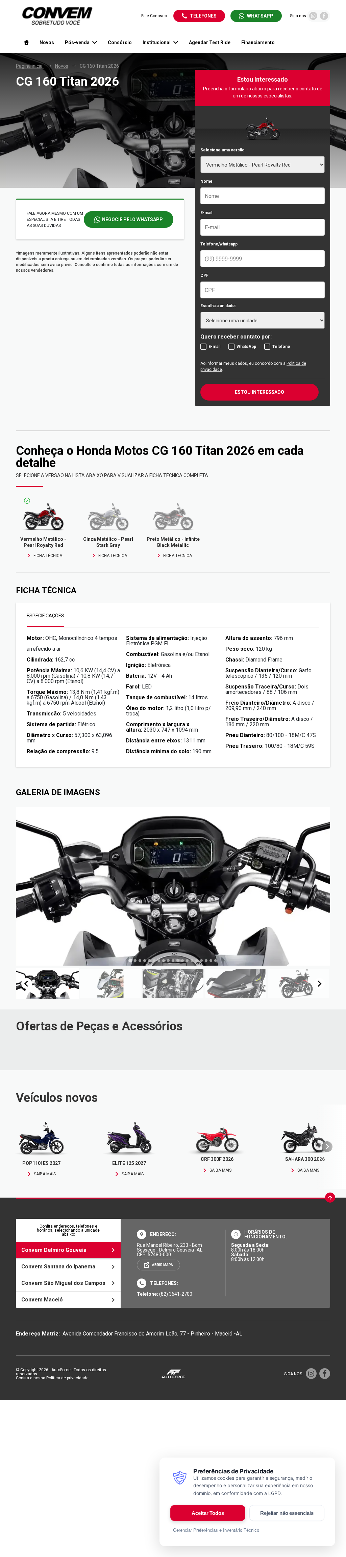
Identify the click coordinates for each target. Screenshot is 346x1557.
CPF (204, 275)
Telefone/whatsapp (219, 244)
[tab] (130, 961)
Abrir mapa (162, 1265)
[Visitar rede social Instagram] (313, 18)
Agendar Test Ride (209, 42)
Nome (206, 181)
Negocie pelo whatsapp (132, 219)
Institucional (157, 42)
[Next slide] (319, 983)
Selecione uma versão (222, 150)
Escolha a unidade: (218, 306)
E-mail (206, 213)
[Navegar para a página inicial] (25, 42)
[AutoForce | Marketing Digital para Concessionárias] (173, 1374)
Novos (47, 42)
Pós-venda (77, 42)
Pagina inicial (30, 66)
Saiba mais (45, 1174)
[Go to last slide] (26, 983)
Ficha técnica (47, 555)
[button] (47, 983)
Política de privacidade (67, 1378)
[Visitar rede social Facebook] (324, 18)
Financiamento (258, 42)
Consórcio (120, 42)
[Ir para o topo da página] (330, 1198)
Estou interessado (259, 392)
